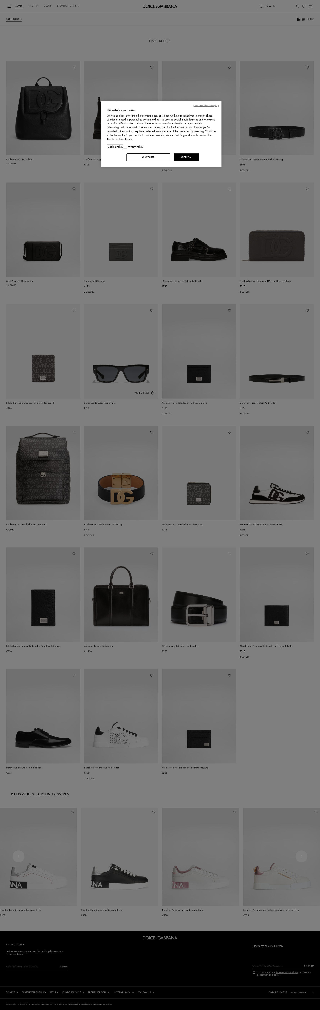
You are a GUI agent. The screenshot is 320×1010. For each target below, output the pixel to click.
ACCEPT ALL (187, 157)
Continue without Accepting (206, 106)
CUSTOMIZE (148, 157)
